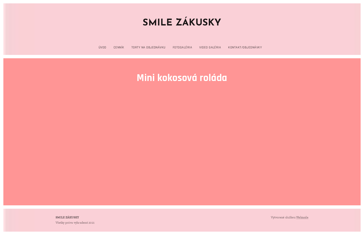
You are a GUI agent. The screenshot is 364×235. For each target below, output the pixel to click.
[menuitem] (104, 47)
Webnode (302, 217)
